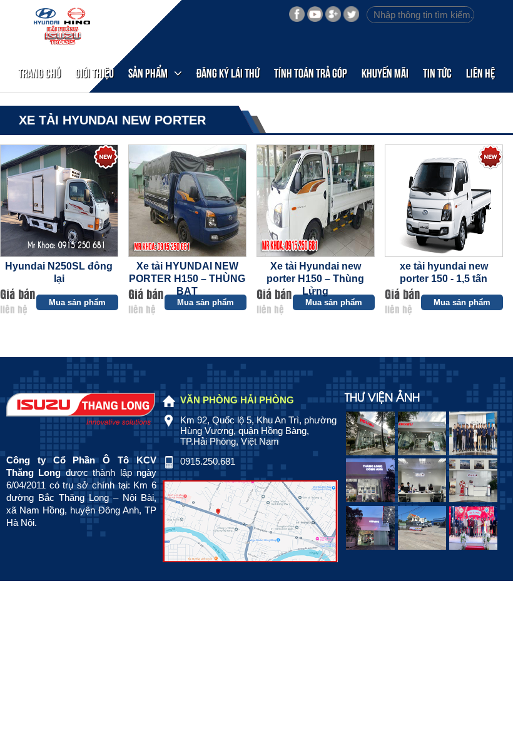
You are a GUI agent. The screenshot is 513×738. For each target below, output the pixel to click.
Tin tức (437, 72)
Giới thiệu (94, 72)
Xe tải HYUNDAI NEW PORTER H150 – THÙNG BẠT (187, 278)
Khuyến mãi (385, 72)
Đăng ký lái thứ (228, 72)
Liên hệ (480, 72)
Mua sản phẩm (77, 302)
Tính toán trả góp (310, 72)
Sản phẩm (148, 72)
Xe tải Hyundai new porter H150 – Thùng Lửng (315, 278)
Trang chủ (39, 72)
